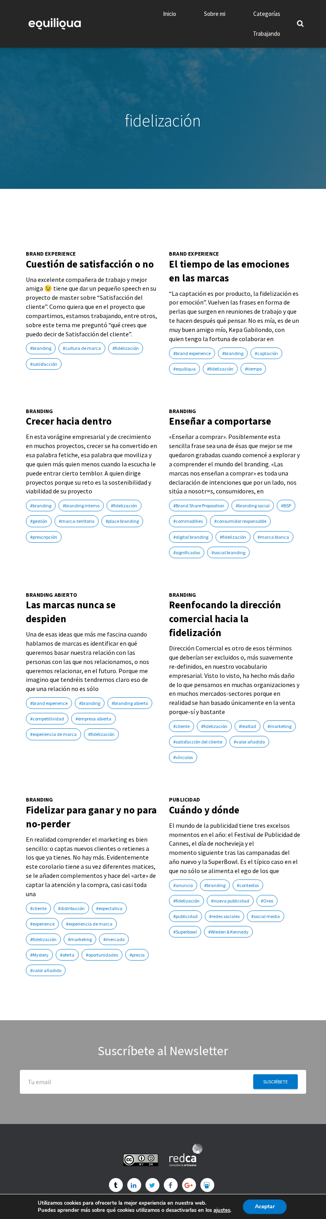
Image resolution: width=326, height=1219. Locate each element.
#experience (42, 924)
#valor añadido (249, 742)
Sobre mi (214, 13)
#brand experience (192, 353)
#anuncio (183, 885)
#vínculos (183, 757)
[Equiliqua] (54, 24)
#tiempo (253, 369)
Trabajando (266, 33)
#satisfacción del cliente (197, 742)
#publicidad (185, 916)
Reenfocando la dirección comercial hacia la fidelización (225, 618)
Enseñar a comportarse (220, 421)
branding (39, 411)
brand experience (51, 254)
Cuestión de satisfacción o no (90, 264)
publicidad (184, 800)
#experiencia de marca (53, 734)
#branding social (253, 506)
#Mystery (39, 955)
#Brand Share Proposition (198, 506)
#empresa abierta (93, 719)
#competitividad (47, 719)
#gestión (38, 521)
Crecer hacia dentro (69, 421)
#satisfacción (43, 364)
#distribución (71, 908)
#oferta (67, 955)
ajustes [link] (221, 1210)
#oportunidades (102, 955)
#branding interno (81, 506)
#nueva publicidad (230, 901)
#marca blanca (273, 537)
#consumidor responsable (240, 521)
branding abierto (51, 595)
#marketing (279, 726)
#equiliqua (184, 369)
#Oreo (267, 901)
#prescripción (43, 537)
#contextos (248, 885)
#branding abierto (130, 703)
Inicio (169, 13)
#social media (265, 916)
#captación (266, 353)
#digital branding (190, 537)
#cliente (181, 726)
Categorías (266, 13)
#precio (137, 955)
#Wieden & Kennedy (228, 932)
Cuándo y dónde (204, 810)
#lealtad (247, 726)
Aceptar (265, 1206)
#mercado (113, 939)
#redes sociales (224, 916)
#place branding (122, 521)
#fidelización (126, 348)
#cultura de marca (82, 348)
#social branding (228, 552)
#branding (40, 348)
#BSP (286, 506)
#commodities (188, 521)
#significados (186, 552)
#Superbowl (185, 932)
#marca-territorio (76, 521)
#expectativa (109, 908)
